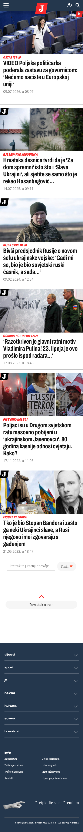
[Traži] (77, 5)
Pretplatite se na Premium (57, 802)
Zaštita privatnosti (14, 765)
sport (9, 667)
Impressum (10, 758)
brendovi (12, 731)
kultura (10, 705)
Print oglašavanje (51, 771)
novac (10, 692)
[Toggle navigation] (6, 5)
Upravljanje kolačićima (54, 778)
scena (10, 718)
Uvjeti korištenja (50, 758)
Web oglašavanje (13, 771)
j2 (5, 680)
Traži (65, 566)
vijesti (9, 654)
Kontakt (8, 778)
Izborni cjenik (49, 765)
